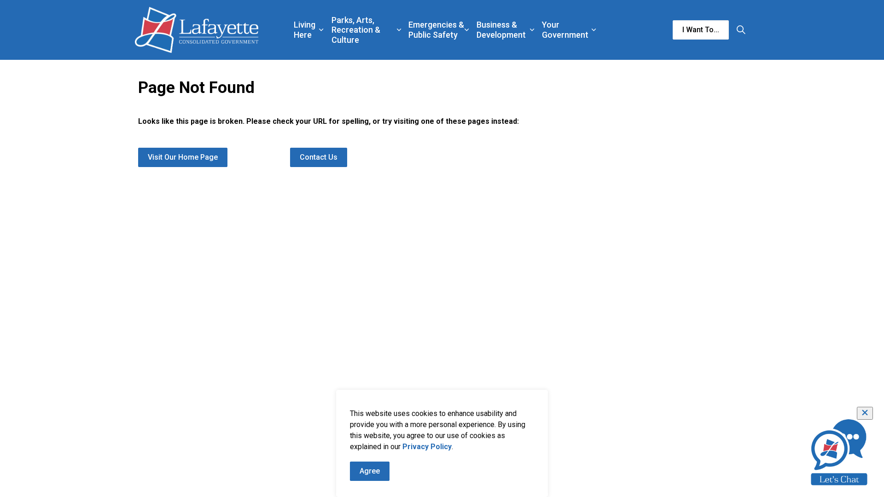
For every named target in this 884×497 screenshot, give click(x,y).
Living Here (304, 30)
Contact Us (318, 157)
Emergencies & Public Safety (436, 30)
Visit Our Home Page (183, 157)
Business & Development (501, 30)
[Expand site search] (741, 29)
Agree (370, 471)
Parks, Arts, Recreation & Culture (356, 30)
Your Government (565, 30)
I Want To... (700, 29)
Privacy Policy (427, 446)
